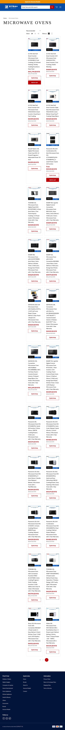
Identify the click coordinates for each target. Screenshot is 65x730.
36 (35, 33)
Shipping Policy (47, 685)
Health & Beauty (7, 697)
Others (4, 700)
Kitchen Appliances (7, 694)
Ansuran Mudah (6, 709)
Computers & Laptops (8, 685)
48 (38, 33)
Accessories (5, 703)
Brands (4, 706)
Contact (25, 691)
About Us (25, 685)
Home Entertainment (8, 688)
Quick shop (34, 78)
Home (5, 18)
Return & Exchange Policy (50, 682)
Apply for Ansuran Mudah (32, 1)
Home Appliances (7, 691)
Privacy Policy (47, 679)
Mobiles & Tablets (7, 679)
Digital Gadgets (6, 682)
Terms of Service (48, 688)
